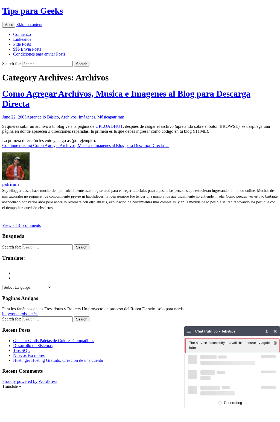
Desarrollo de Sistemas (32, 345)
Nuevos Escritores (29, 355)
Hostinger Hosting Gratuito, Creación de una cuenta (58, 360)
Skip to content (29, 24)
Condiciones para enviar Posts (39, 54)
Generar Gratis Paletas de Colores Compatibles (53, 340)
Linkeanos (22, 39)
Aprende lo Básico (43, 117)
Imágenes (87, 117)
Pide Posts (22, 44)
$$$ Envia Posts (27, 49)
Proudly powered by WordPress (29, 381)
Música (103, 117)
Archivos (69, 117)
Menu (8, 25)
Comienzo (22, 34)
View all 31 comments (21, 225)
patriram (117, 117)
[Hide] (275, 331)
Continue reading (85, 145)
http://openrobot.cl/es (20, 313)
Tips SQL (21, 350)
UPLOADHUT (109, 126)
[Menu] (189, 331)
